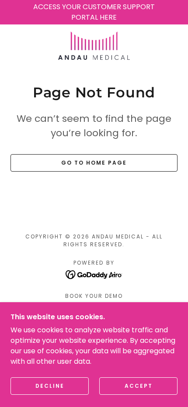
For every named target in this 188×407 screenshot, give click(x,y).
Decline (49, 386)
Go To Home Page (94, 162)
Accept (139, 386)
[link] (94, 45)
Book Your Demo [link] (94, 296)
